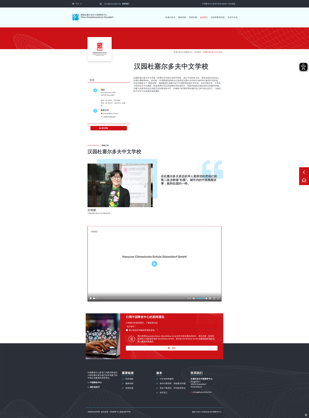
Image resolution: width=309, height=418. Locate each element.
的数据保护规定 (206, 339)
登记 (174, 348)
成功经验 (104, 128)
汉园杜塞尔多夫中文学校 (212, 52)
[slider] (139, 298)
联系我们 (125, 4)
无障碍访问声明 (94, 412)
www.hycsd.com (109, 116)
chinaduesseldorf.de (112, 4)
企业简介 (198, 52)
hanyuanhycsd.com (110, 113)
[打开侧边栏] (304, 172)
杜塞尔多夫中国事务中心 (183, 52)
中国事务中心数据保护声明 (120, 412)
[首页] (93, 20)
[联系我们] (304, 180)
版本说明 (104, 412)
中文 (77, 4)
